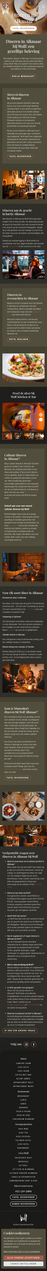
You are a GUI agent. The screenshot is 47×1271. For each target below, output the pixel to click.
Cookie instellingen (24, 1264)
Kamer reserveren (23, 1204)
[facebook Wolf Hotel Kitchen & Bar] (33, 1044)
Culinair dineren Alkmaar (23, 1173)
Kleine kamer (23, 1079)
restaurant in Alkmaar (13, 769)
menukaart (13, 525)
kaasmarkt (13, 246)
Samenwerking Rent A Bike (23, 1181)
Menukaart (23, 1096)
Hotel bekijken (18, 339)
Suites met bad (23, 1075)
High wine (23, 1129)
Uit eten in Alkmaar (23, 1169)
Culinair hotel (23, 1140)
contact (11, 630)
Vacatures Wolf (23, 1158)
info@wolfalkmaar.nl (15, 1005)
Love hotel (23, 1144)
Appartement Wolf (24, 1082)
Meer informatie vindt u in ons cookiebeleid (22, 1251)
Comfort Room (23, 1063)
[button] (40, 197)
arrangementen (31, 492)
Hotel (23, 1058)
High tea (23, 1133)
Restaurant (23, 1091)
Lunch (23, 1100)
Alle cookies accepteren (23, 1258)
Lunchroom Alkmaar (23, 1119)
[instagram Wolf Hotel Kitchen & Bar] (26, 1044)
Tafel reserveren (23, 28)
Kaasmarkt (23, 1148)
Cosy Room (23, 1071)
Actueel (23, 1165)
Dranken (23, 1108)
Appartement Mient (23, 1086)
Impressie (23, 1162)
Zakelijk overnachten (23, 1177)
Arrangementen (23, 1124)
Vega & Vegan (23, 1111)
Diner (23, 1104)
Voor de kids (23, 1115)
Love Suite (30, 609)
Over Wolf (23, 1153)
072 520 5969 (34, 6)
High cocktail (23, 1136)
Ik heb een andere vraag (20, 1030)
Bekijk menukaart (23, 76)
